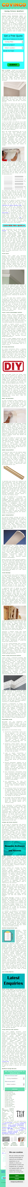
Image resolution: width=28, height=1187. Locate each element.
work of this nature (15, 170)
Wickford (4, 230)
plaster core (19, 77)
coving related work (11, 963)
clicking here (5, 1061)
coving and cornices (17, 404)
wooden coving (9, 453)
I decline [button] (17, 1178)
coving (14, 23)
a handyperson (12, 1126)
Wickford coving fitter (8, 125)
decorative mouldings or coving (12, 22)
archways (18, 874)
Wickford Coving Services (9, 1068)
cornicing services (13, 1131)
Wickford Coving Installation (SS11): (12, 16)
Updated (3, 1172)
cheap (24, 193)
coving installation (15, 1061)
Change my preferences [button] (17, 1181)
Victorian (23, 100)
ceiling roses (11, 143)
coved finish (22, 128)
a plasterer (20, 1129)
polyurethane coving (11, 726)
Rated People (5, 212)
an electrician (8, 1122)
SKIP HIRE (10, 1128)
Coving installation (7, 229)
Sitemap (3, 1170)
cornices (4, 143)
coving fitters (9, 246)
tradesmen (17, 1134)
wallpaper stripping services (9, 1132)
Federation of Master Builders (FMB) (12, 205)
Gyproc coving (19, 552)
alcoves (17, 892)
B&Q (20, 217)
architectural (18, 913)
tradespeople (5, 1118)
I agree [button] (17, 1175)
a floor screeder (19, 1123)
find (7, 1031)
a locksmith (21, 1127)
